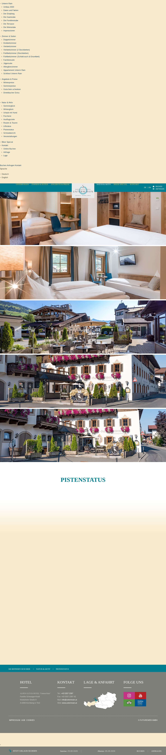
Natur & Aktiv (7, 102)
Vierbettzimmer (9, 46)
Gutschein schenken (12, 89)
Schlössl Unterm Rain (12, 73)
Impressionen (9, 31)
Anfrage (6, 152)
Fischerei (7, 116)
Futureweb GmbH (149, 720)
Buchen (3, 165)
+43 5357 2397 (67, 693)
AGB (23, 720)
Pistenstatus (8, 130)
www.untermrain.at (69, 703)
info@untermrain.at (69, 700)
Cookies (30, 720)
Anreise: (64, 751)
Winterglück (8, 109)
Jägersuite (7, 63)
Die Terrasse (8, 24)
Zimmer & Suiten (9, 36)
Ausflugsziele (9, 119)
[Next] (155, 329)
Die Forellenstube (10, 20)
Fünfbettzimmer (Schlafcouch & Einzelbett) (21, 57)
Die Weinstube (9, 27)
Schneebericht (9, 133)
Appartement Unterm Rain (14, 70)
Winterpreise (8, 82)
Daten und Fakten (10, 10)
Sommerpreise (9, 86)
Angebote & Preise (9, 79)
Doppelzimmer (9, 40)
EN (150, 187)
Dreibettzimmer (9, 43)
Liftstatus (7, 126)
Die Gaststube (9, 17)
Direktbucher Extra (11, 93)
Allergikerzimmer (10, 67)
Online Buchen (9, 149)
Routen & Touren (10, 123)
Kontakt (5, 145)
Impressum (14, 720)
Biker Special (7, 142)
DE (145, 187)
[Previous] (10, 329)
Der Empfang (8, 14)
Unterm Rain (7, 3)
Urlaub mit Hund (10, 113)
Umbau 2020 (8, 7)
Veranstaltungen (10, 136)
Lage (5, 155)
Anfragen (11, 165)
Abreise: (101, 751)
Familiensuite (9, 60)
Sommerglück (9, 106)
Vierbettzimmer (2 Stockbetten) (16, 50)
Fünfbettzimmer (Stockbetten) (16, 53)
